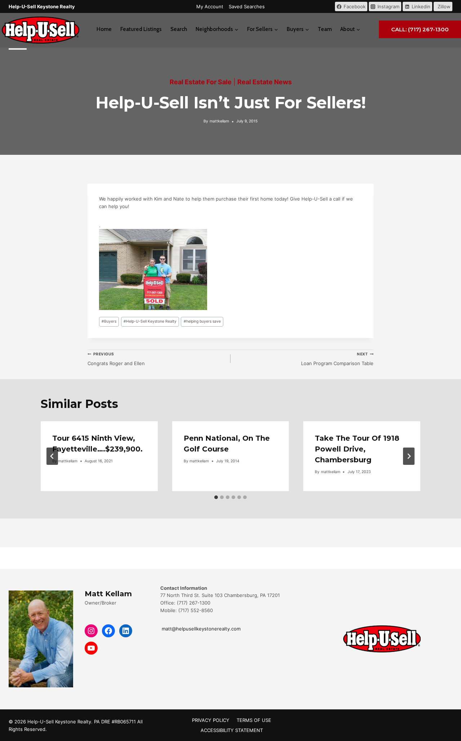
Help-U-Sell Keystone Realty (150, 321)
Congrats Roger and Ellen (116, 359)
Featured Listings (141, 29)
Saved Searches (247, 6)
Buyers (109, 321)
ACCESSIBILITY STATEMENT (232, 730)
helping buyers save (202, 321)
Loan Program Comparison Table (337, 359)
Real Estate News (264, 82)
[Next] (409, 456)
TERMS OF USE (254, 720)
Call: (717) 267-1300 (420, 29)
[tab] (216, 497)
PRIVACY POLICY (210, 720)
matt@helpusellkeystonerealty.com (200, 629)
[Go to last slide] (52, 456)
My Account (209, 6)
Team (325, 29)
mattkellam (219, 121)
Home (104, 29)
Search (178, 29)
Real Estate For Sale (201, 82)
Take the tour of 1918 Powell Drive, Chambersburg (357, 449)
